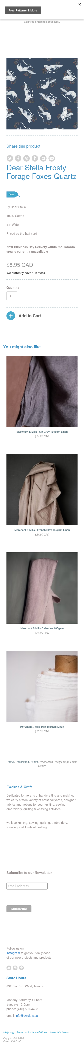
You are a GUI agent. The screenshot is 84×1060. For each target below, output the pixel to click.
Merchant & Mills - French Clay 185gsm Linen (42, 530)
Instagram (15, 967)
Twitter (8, 967)
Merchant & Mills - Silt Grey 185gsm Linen (42, 432)
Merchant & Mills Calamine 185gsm (42, 628)
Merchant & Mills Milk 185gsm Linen (42, 726)
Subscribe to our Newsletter (29, 872)
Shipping (8, 1032)
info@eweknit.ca (27, 1015)
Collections (22, 762)
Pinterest (21, 967)
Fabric (34, 762)
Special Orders (59, 1032)
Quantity (12, 287)
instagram (13, 953)
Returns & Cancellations (32, 1032)
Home (10, 762)
